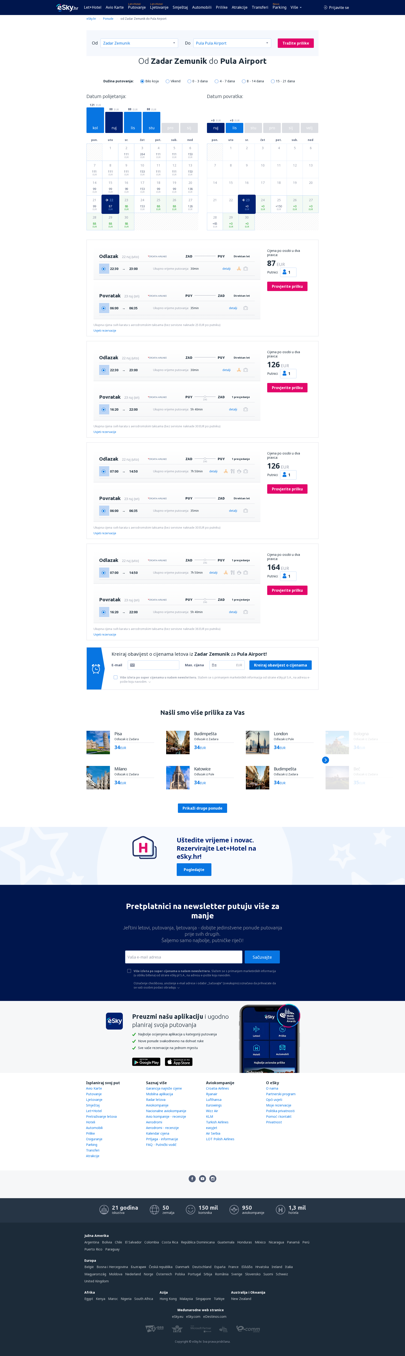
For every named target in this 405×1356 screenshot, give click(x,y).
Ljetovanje (159, 7)
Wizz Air (212, 1111)
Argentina (91, 1242)
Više (294, 7)
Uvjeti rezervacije (105, 331)
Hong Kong (168, 1298)
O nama (272, 1088)
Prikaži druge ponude (202, 808)
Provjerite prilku (287, 286)
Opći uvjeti (274, 1099)
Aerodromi (154, 1122)
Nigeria (126, 1298)
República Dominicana (198, 1242)
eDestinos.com (214, 1316)
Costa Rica (170, 1242)
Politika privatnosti (280, 1111)
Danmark (182, 1267)
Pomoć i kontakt (279, 1116)
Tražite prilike (295, 43)
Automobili (202, 7)
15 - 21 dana (285, 81)
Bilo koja (152, 81)
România (222, 1274)
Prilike (222, 7)
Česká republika (160, 1267)
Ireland (277, 1267)
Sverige (236, 1274)
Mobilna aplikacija (159, 1094)
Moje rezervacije (278, 1105)
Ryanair (211, 1094)
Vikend (175, 81)
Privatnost (274, 1122)
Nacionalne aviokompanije (166, 1111)
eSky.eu (177, 1316)
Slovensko (253, 1274)
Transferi (260, 7)
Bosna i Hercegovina (112, 1267)
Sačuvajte (262, 957)
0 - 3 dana (200, 81)
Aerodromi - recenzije (162, 1127)
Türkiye (219, 1298)
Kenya (100, 1298)
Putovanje (137, 7)
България (138, 1267)
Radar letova (155, 1099)
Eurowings (214, 1105)
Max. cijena (194, 665)
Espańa (219, 1267)
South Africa (143, 1298)
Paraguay (112, 1249)
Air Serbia (213, 1133)
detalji (226, 269)
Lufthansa (213, 1099)
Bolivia (107, 1242)
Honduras (244, 1242)
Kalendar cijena (157, 1133)
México (260, 1242)
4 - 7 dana (227, 81)
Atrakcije (240, 7)
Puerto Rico (93, 1249)
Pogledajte (194, 869)
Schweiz (282, 1274)
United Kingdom (96, 1281)
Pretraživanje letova (101, 1116)
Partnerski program (281, 1094)
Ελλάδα (246, 1267)
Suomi (268, 1274)
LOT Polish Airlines (220, 1139)
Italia (289, 1267)
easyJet (211, 1127)
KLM (209, 1116)
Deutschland (201, 1267)
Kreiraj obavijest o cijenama (280, 665)
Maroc (113, 1298)
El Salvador (133, 1242)
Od (95, 43)
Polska (180, 1274)
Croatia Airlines (217, 1088)
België (89, 1267)
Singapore (203, 1298)
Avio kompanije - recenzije (166, 1116)
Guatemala (226, 1242)
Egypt (88, 1298)
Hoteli (90, 1122)
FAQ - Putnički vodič (161, 1144)
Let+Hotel (92, 7)
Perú (305, 1242)
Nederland (133, 1274)
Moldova (115, 1274)
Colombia (151, 1242)
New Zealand (241, 1298)
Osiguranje (94, 1139)
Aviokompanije (157, 1105)
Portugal (194, 1274)
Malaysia (186, 1298)
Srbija (208, 1274)
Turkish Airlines (217, 1122)
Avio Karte (115, 7)
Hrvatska (262, 1267)
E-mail (117, 665)
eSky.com (193, 1316)
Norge (148, 1274)
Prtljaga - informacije (162, 1139)
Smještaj (180, 7)
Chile (118, 1242)
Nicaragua (276, 1242)
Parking (279, 7)
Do (188, 43)
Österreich (164, 1274)
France (233, 1267)
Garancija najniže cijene (164, 1088)
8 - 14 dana (255, 81)
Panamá (293, 1242)
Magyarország (95, 1274)
